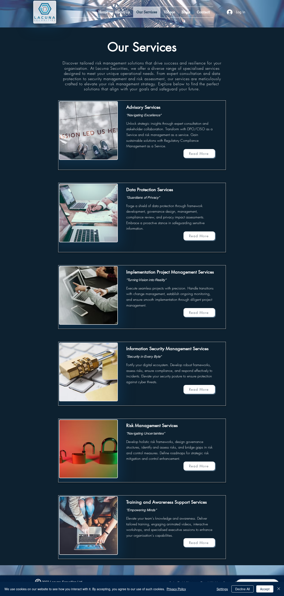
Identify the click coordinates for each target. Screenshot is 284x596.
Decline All (242, 589)
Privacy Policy (176, 589)
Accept (265, 589)
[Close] (278, 588)
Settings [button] (222, 589)
